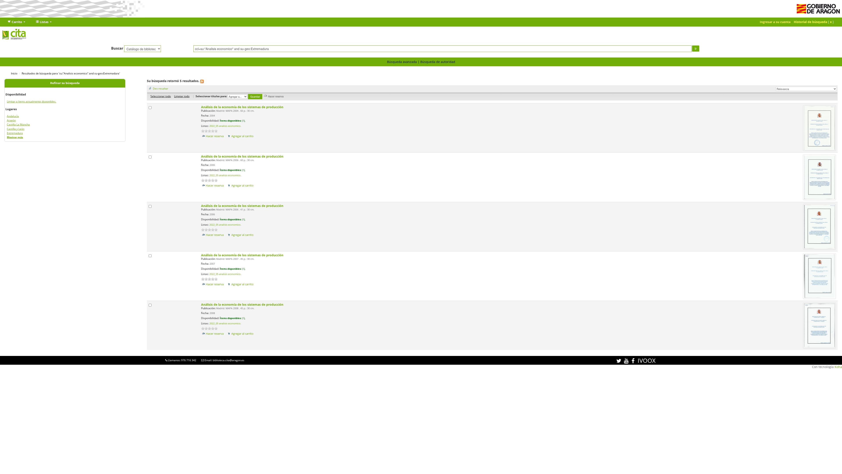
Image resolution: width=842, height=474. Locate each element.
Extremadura (15, 133)
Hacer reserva (215, 136)
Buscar (117, 48)
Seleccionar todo (160, 96)
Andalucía (13, 116)
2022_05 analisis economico (225, 125)
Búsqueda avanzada (402, 62)
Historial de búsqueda (810, 22)
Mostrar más (15, 137)
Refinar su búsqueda (65, 83)
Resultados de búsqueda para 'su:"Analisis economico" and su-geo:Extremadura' (71, 73)
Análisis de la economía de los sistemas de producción (242, 107)
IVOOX (647, 360)
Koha (838, 367)
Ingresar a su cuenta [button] (775, 22)
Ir (696, 48)
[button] (16, 22)
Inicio (14, 73)
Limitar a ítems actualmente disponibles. (31, 101)
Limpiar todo (181, 96)
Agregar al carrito (242, 136)
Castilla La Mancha (18, 124)
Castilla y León (15, 129)
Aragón (11, 120)
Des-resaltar (160, 88)
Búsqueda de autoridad (437, 62)
